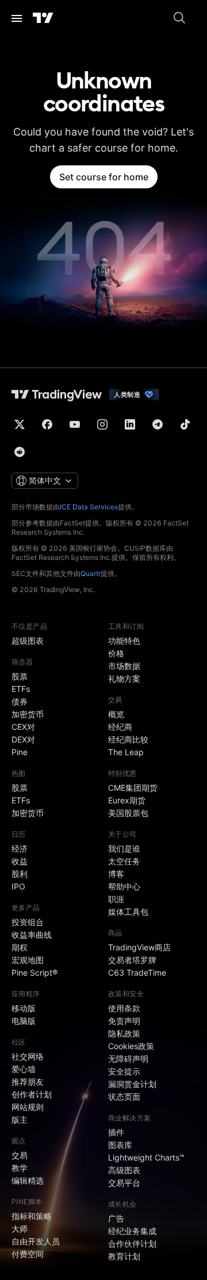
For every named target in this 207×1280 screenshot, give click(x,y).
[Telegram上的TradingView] (158, 424)
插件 (116, 1132)
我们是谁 (124, 848)
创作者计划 (32, 1094)
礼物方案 (124, 678)
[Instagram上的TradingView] (102, 424)
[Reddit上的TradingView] (20, 452)
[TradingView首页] (43, 18)
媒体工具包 (128, 912)
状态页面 (124, 1096)
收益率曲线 (32, 934)
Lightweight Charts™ (146, 1157)
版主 (20, 1119)
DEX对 (23, 739)
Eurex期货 (126, 800)
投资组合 (28, 922)
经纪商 (120, 727)
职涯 (116, 899)
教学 (20, 1168)
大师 (20, 1228)
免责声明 (124, 1021)
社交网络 (28, 1056)
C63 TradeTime (137, 972)
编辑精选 (28, 1180)
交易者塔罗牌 (132, 960)
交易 (20, 1155)
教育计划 (124, 1256)
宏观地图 (28, 960)
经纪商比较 (128, 739)
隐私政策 (124, 1033)
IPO (18, 886)
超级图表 (28, 640)
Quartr (90, 573)
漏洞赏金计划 (132, 1084)
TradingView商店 (139, 947)
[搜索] (179, 18)
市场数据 (124, 666)
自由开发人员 (36, 1241)
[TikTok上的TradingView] (185, 424)
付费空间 (28, 1254)
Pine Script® (34, 972)
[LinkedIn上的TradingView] (130, 424)
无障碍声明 (128, 1059)
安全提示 (124, 1071)
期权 (20, 947)
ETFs (21, 689)
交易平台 (124, 1183)
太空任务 (124, 861)
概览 (116, 714)
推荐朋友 (28, 1081)
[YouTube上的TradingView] (75, 424)
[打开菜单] (16, 18)
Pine (20, 752)
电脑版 (24, 1021)
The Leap (126, 752)
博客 (116, 874)
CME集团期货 (133, 787)
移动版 (24, 1008)
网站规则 (28, 1107)
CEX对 (23, 727)
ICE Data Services (89, 506)
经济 (20, 848)
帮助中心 (124, 886)
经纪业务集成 (132, 1231)
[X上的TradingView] (20, 424)
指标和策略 (32, 1216)
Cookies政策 (131, 1046)
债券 (20, 701)
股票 (20, 676)
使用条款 (124, 1008)
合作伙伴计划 (132, 1243)
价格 (116, 653)
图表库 (120, 1145)
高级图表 (124, 1170)
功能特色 (124, 640)
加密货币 (28, 714)
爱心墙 (24, 1069)
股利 (20, 874)
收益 (20, 861)
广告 (116, 1218)
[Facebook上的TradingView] (47, 424)
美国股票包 (128, 813)
